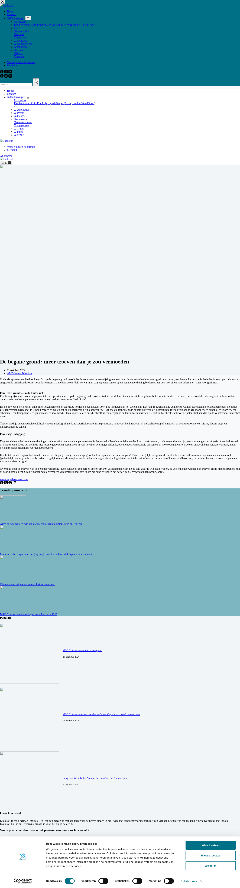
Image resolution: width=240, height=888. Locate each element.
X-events (19, 112)
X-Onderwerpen (16, 97)
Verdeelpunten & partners (21, 146)
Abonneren (6, 155)
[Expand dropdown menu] (28, 97)
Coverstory (20, 100)
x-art (16, 106)
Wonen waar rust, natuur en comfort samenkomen (27, 584)
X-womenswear (23, 122)
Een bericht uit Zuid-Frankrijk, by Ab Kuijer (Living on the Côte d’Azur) (54, 103)
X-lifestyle (20, 115)
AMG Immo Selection (19, 373)
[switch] (103, 881)
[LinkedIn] (14, 483)
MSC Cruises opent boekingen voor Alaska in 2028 (28, 614)
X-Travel (19, 128)
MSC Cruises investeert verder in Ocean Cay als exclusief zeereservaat (101, 714)
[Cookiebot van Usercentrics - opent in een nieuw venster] (22, 881)
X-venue (19, 134)
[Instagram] (6, 76)
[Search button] (36, 82)
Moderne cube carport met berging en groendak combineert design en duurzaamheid (46, 554)
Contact (11, 93)
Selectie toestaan (210, 855)
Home (10, 90)
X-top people (21, 125)
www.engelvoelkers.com (14, 479)
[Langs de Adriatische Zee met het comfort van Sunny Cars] (29, 810)
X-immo (18, 131)
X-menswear (21, 119)
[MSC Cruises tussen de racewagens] (29, 682)
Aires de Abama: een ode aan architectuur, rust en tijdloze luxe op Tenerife (41, 523)
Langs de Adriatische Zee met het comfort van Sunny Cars (95, 778)
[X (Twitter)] (6, 483)
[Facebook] (2, 76)
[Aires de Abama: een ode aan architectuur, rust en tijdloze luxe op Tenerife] (13, 520)
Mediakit (12, 149)
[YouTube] (10, 76)
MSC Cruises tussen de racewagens (82, 650)
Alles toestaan (210, 845)
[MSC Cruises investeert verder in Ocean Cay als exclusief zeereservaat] (29, 746)
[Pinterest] (10, 483)
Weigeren (210, 865)
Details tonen (188, 881)
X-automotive (21, 109)
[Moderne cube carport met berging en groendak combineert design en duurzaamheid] (13, 550)
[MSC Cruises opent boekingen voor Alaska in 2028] (13, 611)
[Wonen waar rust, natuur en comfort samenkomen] (13, 581)
